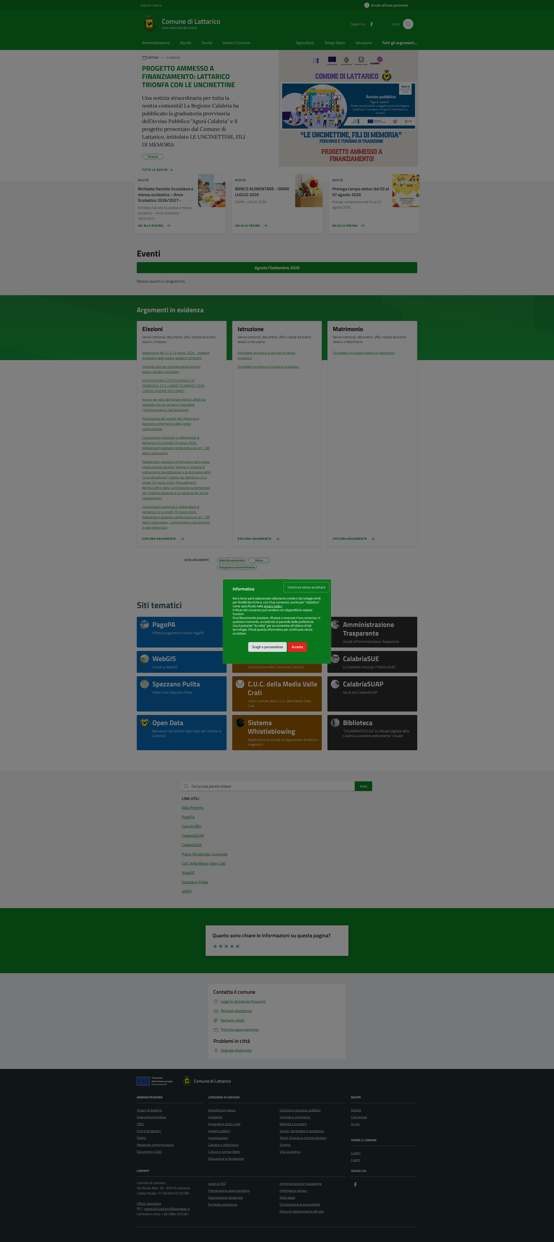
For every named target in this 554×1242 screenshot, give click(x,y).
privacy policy (273, 606)
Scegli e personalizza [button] (267, 646)
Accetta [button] (297, 646)
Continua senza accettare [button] (306, 587)
